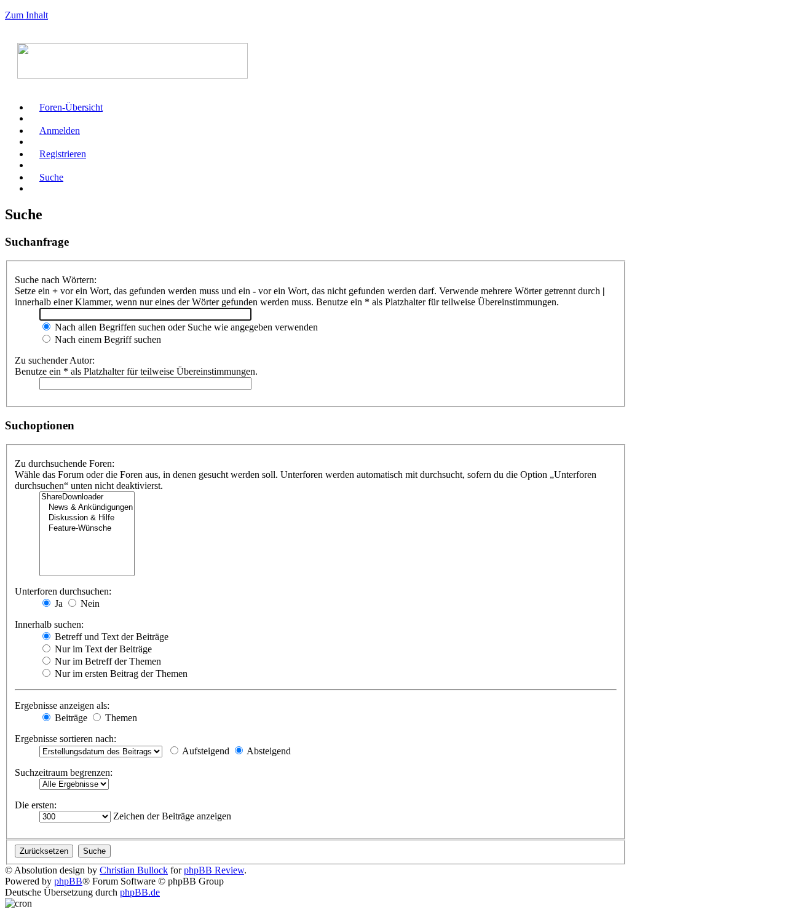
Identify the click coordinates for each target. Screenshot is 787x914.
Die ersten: (36, 805)
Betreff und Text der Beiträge (110, 636)
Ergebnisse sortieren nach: (65, 738)
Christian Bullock (134, 870)
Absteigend (268, 751)
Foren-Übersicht (71, 107)
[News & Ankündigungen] (87, 507)
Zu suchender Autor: (55, 360)
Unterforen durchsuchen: (63, 591)
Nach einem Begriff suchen (106, 339)
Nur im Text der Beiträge (102, 649)
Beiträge (69, 718)
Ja (57, 603)
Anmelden (59, 130)
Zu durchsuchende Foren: (64, 463)
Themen (120, 718)
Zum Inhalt (26, 15)
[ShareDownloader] (87, 497)
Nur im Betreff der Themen (106, 661)
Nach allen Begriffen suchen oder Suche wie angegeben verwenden (185, 327)
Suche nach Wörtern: (56, 280)
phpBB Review (214, 870)
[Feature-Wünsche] (87, 528)
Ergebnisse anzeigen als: (62, 705)
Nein (89, 603)
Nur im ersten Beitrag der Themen (120, 673)
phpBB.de (140, 892)
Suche (51, 177)
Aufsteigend (204, 751)
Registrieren (62, 154)
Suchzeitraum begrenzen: (64, 772)
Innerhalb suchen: (49, 624)
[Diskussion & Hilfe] (87, 518)
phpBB (68, 881)
